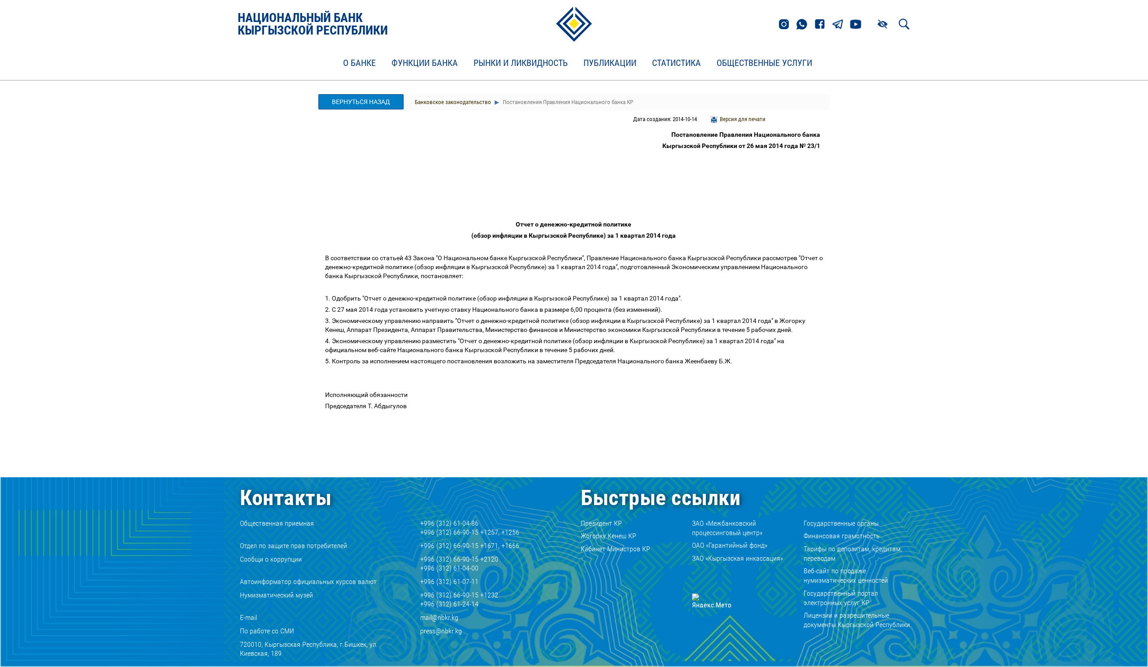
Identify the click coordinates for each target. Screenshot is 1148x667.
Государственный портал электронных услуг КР (841, 598)
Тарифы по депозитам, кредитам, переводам (853, 553)
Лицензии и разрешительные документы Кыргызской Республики (857, 620)
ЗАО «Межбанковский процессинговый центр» (727, 528)
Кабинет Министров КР (615, 549)
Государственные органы (841, 523)
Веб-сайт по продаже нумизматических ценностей (846, 575)
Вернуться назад (361, 101)
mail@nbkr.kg (439, 617)
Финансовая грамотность (842, 536)
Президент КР (601, 523)
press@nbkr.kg (441, 631)
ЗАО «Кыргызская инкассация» (737, 558)
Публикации (609, 63)
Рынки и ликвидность (521, 63)
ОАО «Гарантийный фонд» (729, 545)
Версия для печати (742, 119)
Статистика (676, 63)
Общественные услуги (764, 63)
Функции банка (424, 63)
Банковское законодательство (453, 102)
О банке (359, 63)
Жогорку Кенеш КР (608, 536)
